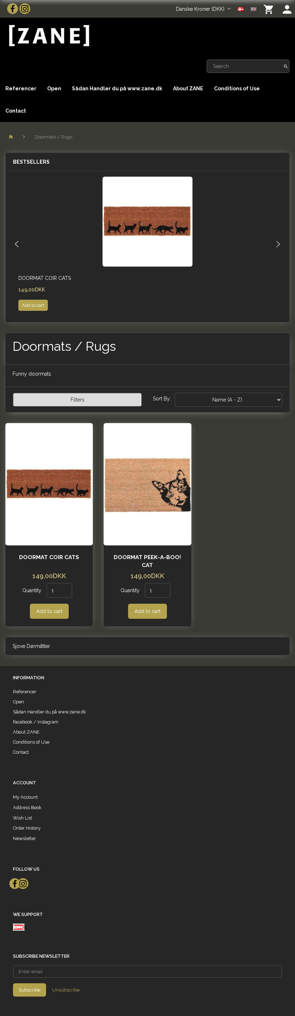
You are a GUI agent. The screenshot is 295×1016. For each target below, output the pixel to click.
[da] (240, 8)
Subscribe (29, 990)
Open (54, 88)
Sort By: (162, 399)
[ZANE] (48, 36)
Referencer (20, 88)
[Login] (287, 9)
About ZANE (188, 88)
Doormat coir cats (44, 278)
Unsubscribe (66, 990)
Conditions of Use (237, 88)
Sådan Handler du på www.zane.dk (117, 88)
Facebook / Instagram (35, 722)
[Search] (286, 66)
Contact (15, 111)
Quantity (32, 590)
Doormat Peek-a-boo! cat (147, 561)
